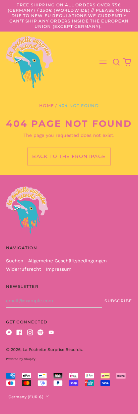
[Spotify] (41, 332)
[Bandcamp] (9, 332)
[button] (116, 62)
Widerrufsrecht (23, 269)
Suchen (14, 260)
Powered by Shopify (21, 359)
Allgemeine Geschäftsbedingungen (67, 260)
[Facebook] (19, 332)
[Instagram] (30, 332)
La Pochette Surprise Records (52, 349)
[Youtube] (51, 332)
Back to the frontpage (69, 156)
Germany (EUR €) (26, 397)
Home (46, 105)
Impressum (58, 269)
